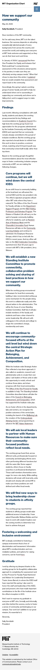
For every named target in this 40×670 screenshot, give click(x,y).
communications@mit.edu (11, 664)
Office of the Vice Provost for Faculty (23, 389)
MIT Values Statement (24, 424)
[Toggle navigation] (36, 9)
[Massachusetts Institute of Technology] (36, 4)
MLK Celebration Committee (26, 242)
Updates (5, 655)
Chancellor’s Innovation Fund (17, 225)
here (23, 555)
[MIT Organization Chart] (13, 4)
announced (22, 60)
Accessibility (13, 655)
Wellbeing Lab (31, 415)
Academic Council (25, 121)
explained (31, 77)
